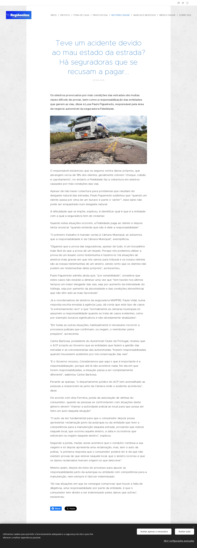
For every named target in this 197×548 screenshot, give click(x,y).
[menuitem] (54, 15)
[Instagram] (187, 2)
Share (57, 508)
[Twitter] (183, 2)
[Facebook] (178, 2)
